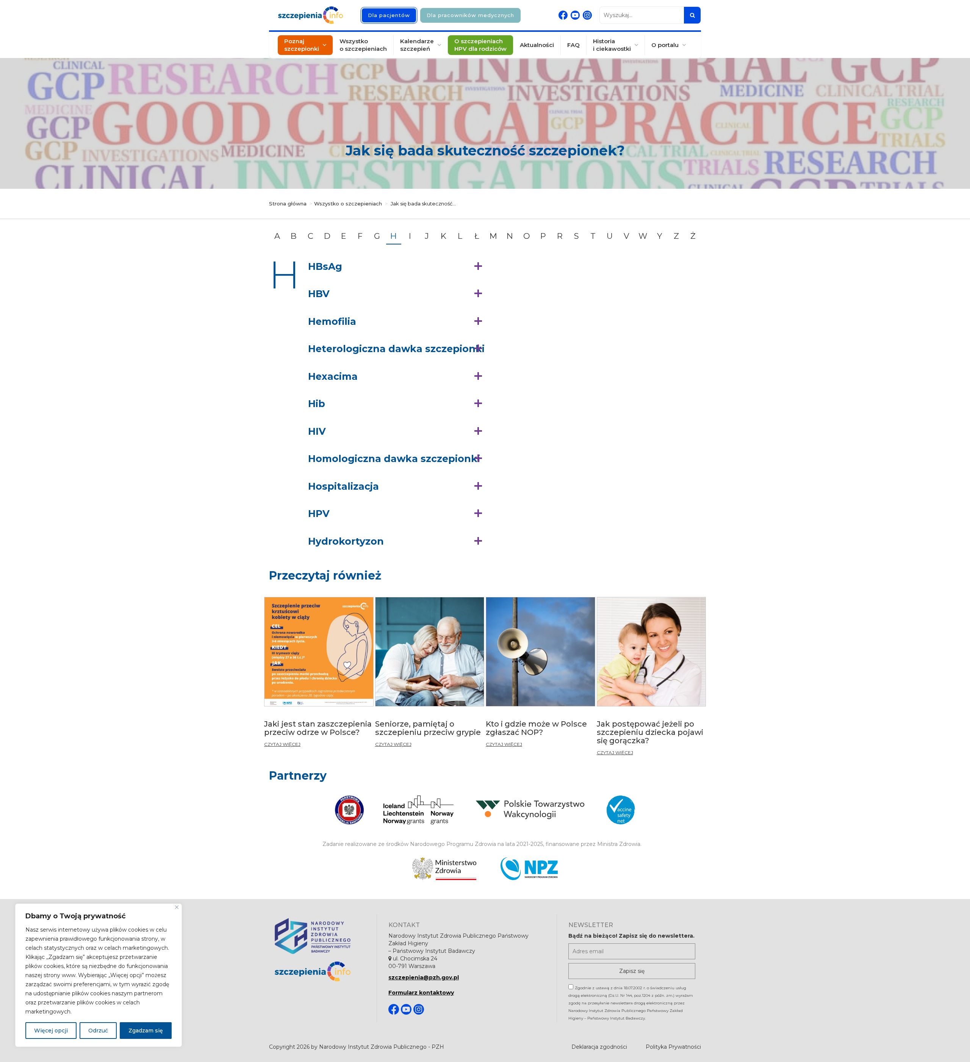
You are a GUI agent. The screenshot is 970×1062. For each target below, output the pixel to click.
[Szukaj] (692, 15)
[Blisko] (176, 907)
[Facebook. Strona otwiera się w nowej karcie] (563, 15)
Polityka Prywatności (673, 1046)
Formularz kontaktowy (421, 992)
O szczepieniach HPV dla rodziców (480, 45)
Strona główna (288, 203)
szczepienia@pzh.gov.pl (423, 977)
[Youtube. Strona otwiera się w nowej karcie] (575, 15)
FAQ (573, 45)
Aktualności (537, 45)
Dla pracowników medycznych (470, 15)
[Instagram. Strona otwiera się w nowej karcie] (587, 15)
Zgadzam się (145, 1030)
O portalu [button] (665, 45)
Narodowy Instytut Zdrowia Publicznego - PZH (381, 1046)
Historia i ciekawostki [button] (612, 45)
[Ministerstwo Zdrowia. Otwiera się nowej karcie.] (444, 868)
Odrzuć (98, 1030)
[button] (396, 267)
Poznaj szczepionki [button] (301, 45)
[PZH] (320, 936)
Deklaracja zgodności (599, 1046)
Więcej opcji (51, 1030)
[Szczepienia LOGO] (320, 972)
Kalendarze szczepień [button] (417, 45)
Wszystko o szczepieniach (363, 45)
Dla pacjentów (389, 15)
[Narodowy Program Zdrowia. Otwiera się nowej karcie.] (529, 868)
